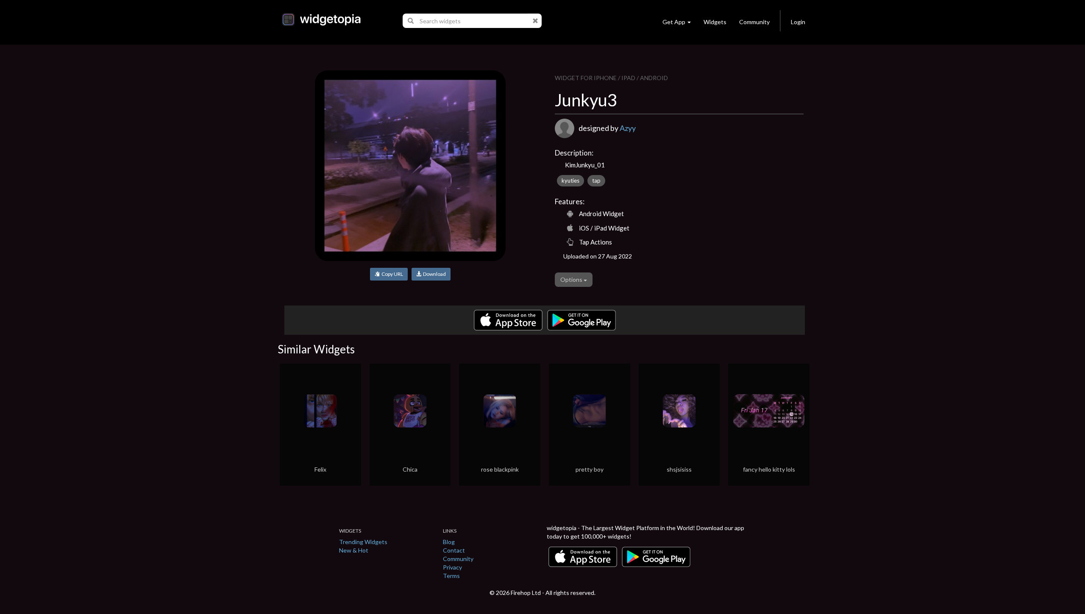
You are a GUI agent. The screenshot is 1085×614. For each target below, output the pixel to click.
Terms (451, 575)
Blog (449, 541)
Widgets (715, 21)
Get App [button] (673, 21)
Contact (454, 550)
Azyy (628, 128)
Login (798, 21)
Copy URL (391, 274)
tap (596, 180)
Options (572, 279)
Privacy (452, 567)
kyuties (570, 180)
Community (754, 21)
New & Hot (353, 550)
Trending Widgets (363, 541)
